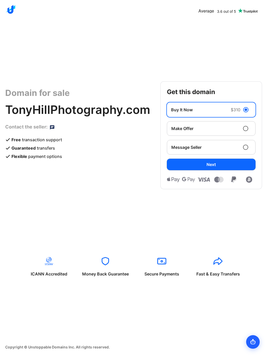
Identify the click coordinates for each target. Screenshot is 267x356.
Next (211, 164)
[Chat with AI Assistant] (253, 342)
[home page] (10, 9)
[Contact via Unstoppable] (52, 127)
